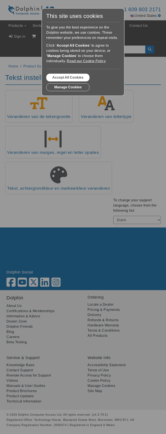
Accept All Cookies (67, 77)
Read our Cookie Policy (86, 61)
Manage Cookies (68, 87)
